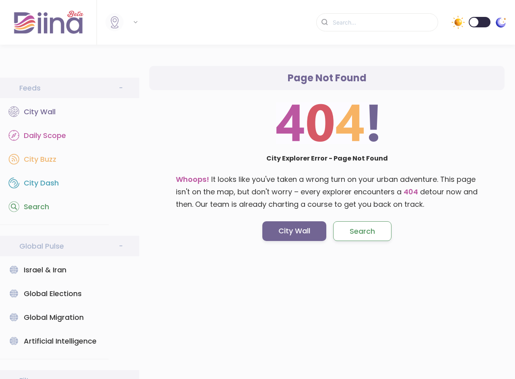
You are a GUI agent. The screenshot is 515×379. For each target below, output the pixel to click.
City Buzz (40, 159)
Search (36, 207)
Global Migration (54, 317)
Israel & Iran (45, 270)
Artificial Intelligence (60, 341)
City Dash (41, 183)
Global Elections (53, 293)
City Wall (40, 112)
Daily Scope (45, 135)
